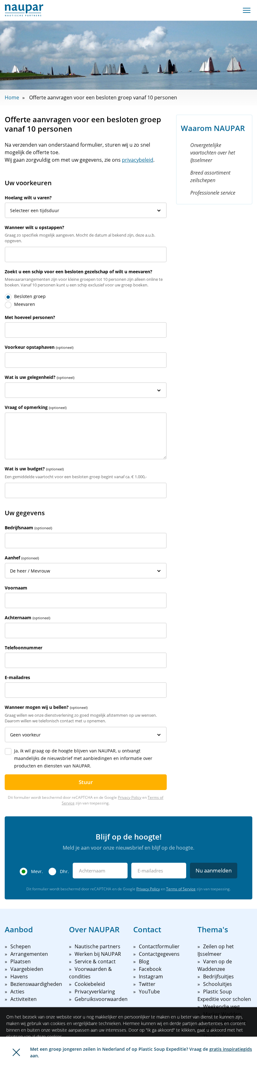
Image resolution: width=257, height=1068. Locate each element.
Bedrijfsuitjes (218, 976)
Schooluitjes (217, 984)
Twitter (147, 984)
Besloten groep (30, 296)
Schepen (20, 946)
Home (12, 97)
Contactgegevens (159, 953)
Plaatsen (20, 961)
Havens (19, 976)
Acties (17, 991)
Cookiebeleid (90, 984)
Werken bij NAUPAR (98, 953)
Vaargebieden (26, 969)
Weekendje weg (221, 1006)
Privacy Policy (129, 797)
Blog (144, 961)
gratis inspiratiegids (230, 1049)
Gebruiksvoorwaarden (101, 999)
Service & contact (95, 961)
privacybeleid (137, 159)
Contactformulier (159, 946)
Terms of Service (181, 889)
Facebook (150, 969)
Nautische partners (97, 946)
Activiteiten (23, 999)
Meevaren (24, 304)
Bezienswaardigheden (36, 984)
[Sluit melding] (16, 1052)
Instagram (151, 976)
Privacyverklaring (95, 991)
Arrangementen (29, 953)
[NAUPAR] (24, 10)
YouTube (149, 991)
